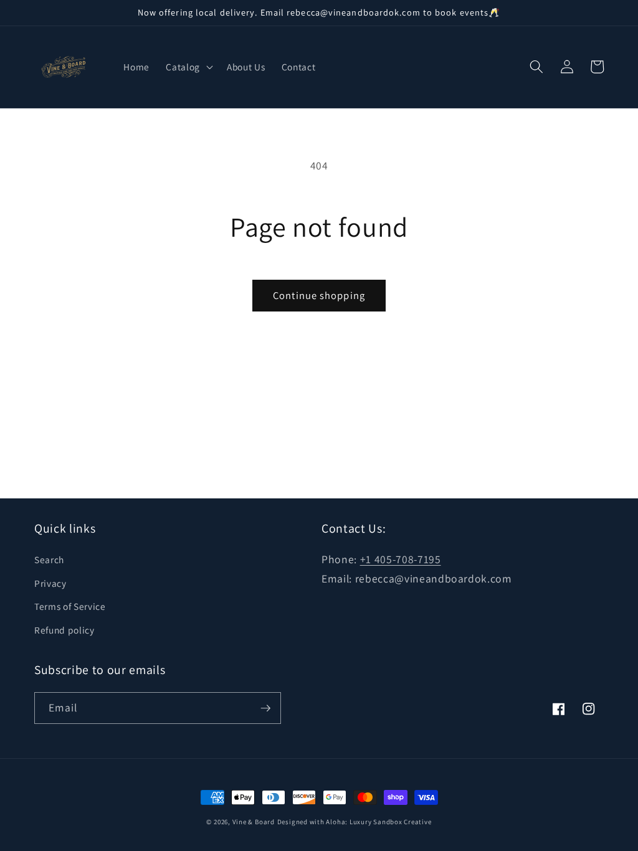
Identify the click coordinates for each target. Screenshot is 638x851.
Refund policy (64, 630)
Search (49, 559)
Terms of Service (70, 606)
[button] (188, 66)
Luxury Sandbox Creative (391, 821)
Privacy (50, 583)
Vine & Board (253, 821)
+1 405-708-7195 (400, 559)
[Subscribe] (265, 708)
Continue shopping (319, 295)
